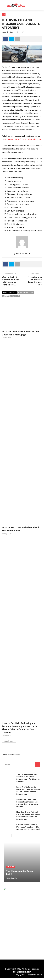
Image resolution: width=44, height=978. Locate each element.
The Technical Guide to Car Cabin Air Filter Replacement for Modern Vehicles (27, 778)
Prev (6, 741)
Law (3, 14)
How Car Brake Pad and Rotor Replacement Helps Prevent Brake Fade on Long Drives (28, 815)
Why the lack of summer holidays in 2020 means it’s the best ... (10, 281)
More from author (25, 293)
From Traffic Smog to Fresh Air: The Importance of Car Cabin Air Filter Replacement (28, 790)
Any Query (20, 974)
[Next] (9, 835)
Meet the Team (35, 974)
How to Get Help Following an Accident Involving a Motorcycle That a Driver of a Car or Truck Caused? (19, 728)
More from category (11, 296)
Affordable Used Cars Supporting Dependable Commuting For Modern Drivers (27, 803)
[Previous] (5, 835)
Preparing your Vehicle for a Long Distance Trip (35, 281)
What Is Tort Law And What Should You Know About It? (21, 529)
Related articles (9, 293)
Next (11, 741)
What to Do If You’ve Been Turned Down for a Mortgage (20, 333)
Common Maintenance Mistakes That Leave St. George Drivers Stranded (28, 826)
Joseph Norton (7, 32)
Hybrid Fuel (10, 866)
